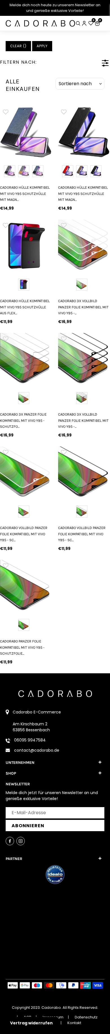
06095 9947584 (30, 740)
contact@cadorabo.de (36, 750)
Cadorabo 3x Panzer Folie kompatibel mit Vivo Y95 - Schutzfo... (23, 420)
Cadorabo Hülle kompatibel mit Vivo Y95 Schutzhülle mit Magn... (25, 193)
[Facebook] (10, 841)
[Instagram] (20, 841)
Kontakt (74, 1023)
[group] (63, 132)
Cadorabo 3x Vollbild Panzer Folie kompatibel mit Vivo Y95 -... (83, 307)
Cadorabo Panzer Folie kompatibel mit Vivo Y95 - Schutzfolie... (22, 647)
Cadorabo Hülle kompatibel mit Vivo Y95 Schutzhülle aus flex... (25, 307)
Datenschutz (86, 1017)
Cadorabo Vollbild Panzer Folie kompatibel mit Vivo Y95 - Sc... (23, 534)
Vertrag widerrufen (31, 1023)
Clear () (18, 46)
